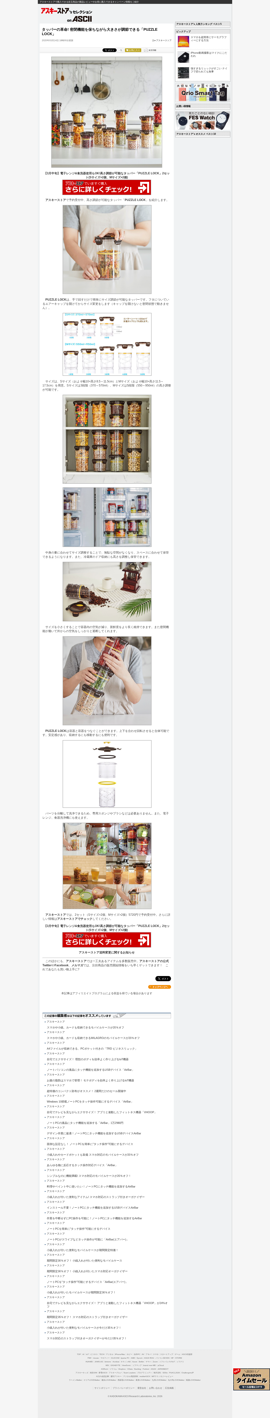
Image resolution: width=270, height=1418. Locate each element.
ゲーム (177, 1354)
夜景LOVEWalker (143, 1380)
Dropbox (122, 1369)
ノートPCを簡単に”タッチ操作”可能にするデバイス (78, 1228)
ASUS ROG (149, 1358)
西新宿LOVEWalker (126, 1380)
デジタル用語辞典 (130, 1376)
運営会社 (141, 1388)
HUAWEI (89, 1362)
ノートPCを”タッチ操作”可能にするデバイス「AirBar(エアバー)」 (87, 1281)
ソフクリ (180, 1362)
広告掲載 (169, 1388)
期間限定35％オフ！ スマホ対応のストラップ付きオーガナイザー (87, 1317)
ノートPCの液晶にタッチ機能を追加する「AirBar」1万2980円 (85, 1122)
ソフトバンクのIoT (167, 1362)
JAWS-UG (99, 1362)
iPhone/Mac (120, 1354)
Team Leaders (129, 1373)
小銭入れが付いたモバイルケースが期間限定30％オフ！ (81, 1292)
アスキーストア (164, 40)
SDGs (165, 1373)
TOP (79, 1354)
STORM (178, 1358)
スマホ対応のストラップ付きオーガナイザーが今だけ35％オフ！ (87, 1338)
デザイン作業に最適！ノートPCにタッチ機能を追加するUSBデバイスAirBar (94, 1133)
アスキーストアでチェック (74, 918)
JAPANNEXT (163, 1369)
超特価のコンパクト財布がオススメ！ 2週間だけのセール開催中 (86, 1091)
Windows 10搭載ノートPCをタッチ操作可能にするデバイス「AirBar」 (90, 1101)
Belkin (141, 1362)
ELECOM (115, 1358)
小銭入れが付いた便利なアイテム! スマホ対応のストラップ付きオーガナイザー (96, 1196)
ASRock (104, 1369)
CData (130, 1369)
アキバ (148, 1354)
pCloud (161, 1365)
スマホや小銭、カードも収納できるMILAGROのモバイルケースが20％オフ (93, 1037)
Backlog (137, 1369)
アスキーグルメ (115, 1373)
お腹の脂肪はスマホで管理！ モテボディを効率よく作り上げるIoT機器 (90, 1080)
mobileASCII (145, 1376)
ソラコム (113, 1369)
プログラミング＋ (144, 1373)
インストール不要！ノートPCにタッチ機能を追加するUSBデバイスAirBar (92, 1207)
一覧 (120, 50)
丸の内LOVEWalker (176, 1380)
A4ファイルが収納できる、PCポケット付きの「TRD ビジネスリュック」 (92, 1048)
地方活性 (157, 1373)
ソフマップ (137, 1365)
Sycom (139, 1358)
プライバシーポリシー (124, 1388)
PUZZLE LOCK (135, 199)
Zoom (155, 1362)
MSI (107, 1365)
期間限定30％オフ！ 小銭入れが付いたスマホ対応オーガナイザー (87, 1271)
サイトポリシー (102, 1388)
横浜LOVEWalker (109, 1380)
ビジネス (94, 1354)
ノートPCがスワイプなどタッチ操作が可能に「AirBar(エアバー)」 (88, 1239)
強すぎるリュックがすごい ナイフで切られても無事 (209, 70)
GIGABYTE (115, 1365)
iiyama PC (125, 1358)
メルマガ (77, 965)
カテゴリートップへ (159, 987)
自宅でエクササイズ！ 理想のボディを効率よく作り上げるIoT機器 (88, 1059)
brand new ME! (149, 1365)
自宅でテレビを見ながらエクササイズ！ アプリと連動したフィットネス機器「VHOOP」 (102, 1112)
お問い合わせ (155, 1388)
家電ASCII (103, 1373)
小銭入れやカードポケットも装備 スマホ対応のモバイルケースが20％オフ (93, 1154)
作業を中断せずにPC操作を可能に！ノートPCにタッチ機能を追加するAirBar (94, 1218)
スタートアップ (166, 1354)
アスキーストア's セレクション (67, 11)
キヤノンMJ (126, 1362)
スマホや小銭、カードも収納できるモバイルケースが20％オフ (85, 1027)
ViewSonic (126, 1365)
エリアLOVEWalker (92, 1380)
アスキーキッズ (81, 1373)
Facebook (62, 965)
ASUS (153, 1369)
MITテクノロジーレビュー (162, 1376)
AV (143, 1354)
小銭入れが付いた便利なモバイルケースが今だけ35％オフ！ (84, 1327)
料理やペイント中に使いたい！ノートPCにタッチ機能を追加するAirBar (91, 1186)
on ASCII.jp (79, 19)
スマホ (156, 1354)
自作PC (137, 1354)
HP (172, 1358)
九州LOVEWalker (159, 1380)
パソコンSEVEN (162, 1358)
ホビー (129, 1354)
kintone (108, 1362)
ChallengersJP (187, 1373)
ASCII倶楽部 (187, 1354)
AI (83, 1354)
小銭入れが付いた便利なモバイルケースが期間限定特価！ (82, 1250)
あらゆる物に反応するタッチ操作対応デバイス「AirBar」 (82, 1165)
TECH (101, 1354)
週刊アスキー (116, 1376)
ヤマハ (148, 1362)
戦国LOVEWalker (193, 1380)
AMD (133, 1358)
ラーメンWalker (75, 1380)
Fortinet (146, 1369)
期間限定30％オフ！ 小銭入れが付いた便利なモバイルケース (84, 1260)
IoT (87, 1354)
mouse (96, 1358)
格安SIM (93, 1373)
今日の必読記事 (102, 1376)
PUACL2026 (174, 1373)
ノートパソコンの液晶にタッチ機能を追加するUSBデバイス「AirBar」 (90, 1069)
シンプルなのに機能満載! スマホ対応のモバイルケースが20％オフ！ (89, 1175)
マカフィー (105, 1358)
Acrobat (116, 1362)
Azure (134, 1362)
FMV (89, 1358)
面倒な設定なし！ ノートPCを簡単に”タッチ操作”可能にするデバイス (90, 1144)
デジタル (109, 1354)
